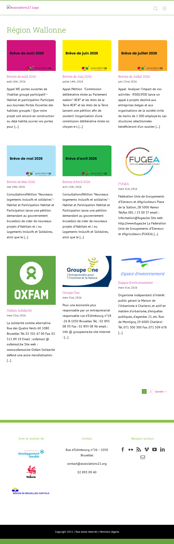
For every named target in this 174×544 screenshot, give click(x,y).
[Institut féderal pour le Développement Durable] (31, 450)
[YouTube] (154, 449)
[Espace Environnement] (142, 266)
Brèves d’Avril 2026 (76, 182)
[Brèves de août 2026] (31, 55)
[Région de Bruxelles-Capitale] (31, 487)
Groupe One (71, 292)
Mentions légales (109, 531)
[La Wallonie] (31, 462)
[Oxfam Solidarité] (31, 280)
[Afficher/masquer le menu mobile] (164, 8)
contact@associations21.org (87, 464)
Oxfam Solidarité (19, 310)
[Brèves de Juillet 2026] (142, 55)
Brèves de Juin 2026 (77, 76)
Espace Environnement (135, 282)
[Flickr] (130, 449)
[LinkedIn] (162, 449)
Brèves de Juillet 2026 (134, 76)
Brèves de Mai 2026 (21, 182)
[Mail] (142, 457)
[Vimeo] (146, 449)
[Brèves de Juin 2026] (87, 55)
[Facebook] (123, 449)
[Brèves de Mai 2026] (31, 160)
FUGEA (123, 184)
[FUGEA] (142, 161)
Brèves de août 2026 (21, 76)
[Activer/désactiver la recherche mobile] (155, 8)
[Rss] (138, 449)
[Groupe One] (87, 271)
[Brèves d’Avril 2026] (87, 160)
